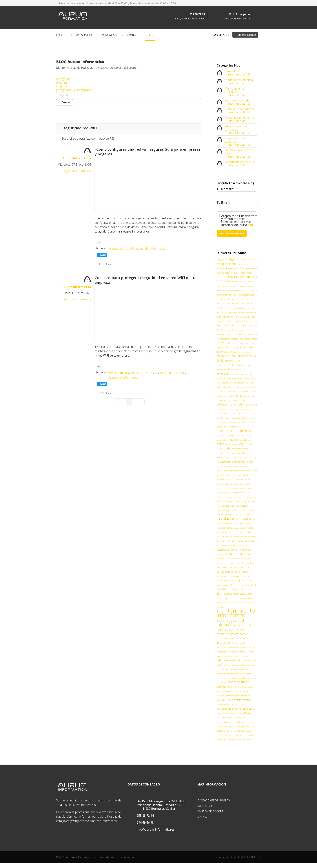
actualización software (226, 647)
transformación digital (227, 461)
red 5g (226, 400)
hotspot (220, 391)
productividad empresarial (237, 330)
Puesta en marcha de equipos (238, 151)
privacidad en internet (226, 286)
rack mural (233, 739)
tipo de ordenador (241, 563)
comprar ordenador (225, 563)
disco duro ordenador (236, 303)
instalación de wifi (225, 316)
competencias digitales (238, 545)
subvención (221, 528)
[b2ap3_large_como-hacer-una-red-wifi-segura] (148, 185)
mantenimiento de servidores (230, 365)
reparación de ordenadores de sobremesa (238, 338)
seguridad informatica (151, 248)
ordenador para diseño (237, 505)
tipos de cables (232, 497)
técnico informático (239, 700)
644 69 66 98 (145, 822)
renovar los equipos (237, 726)
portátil (237, 404)
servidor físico (238, 629)
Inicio (59, 35)
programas (221, 510)
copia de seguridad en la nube (230, 598)
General (229, 71)
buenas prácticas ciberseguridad (230, 735)
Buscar (65, 102)
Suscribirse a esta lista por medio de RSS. (88, 139)
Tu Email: (223, 202)
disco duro (233, 294)
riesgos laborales (237, 413)
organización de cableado (237, 510)
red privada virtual (233, 360)
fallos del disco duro (225, 273)
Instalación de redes (237, 100)
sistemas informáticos (226, 713)
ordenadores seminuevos (244, 660)
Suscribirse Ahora (232, 233)
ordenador (223, 470)
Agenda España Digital (243, 594)
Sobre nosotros (112, 35)
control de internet (242, 695)
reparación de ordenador (232, 634)
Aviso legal (204, 806)
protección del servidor (235, 669)
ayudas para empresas (243, 273)
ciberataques (239, 395)
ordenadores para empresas (238, 325)
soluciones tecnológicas (240, 656)
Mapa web (203, 817)
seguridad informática (124, 377)
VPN (218, 343)
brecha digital (250, 281)
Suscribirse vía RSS (238, 74)
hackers (229, 409)
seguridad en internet (227, 549)
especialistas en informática (237, 475)
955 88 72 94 (197, 14)
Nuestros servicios (80, 35)
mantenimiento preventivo (239, 343)
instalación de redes (234, 518)
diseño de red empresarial (245, 391)
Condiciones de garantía (213, 800)
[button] (128, 111)
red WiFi (153, 373)
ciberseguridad (238, 682)
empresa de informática (240, 730)
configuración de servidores (228, 532)
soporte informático (238, 722)
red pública (230, 536)
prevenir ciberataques (226, 484)
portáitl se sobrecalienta (245, 312)
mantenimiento (226, 263)
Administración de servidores (236, 128)
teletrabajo (224, 660)
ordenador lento (223, 334)
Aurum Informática (77, 158)
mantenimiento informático (236, 613)
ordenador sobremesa (240, 708)
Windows (247, 365)
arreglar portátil (223, 396)
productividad (223, 413)
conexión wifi (222, 704)
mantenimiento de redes (237, 466)
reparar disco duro (241, 409)
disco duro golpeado (226, 312)
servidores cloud (249, 457)
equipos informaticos (228, 571)
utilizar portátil (223, 665)
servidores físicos (243, 484)
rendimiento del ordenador (228, 558)
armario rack (245, 352)
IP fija (252, 563)
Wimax (240, 286)
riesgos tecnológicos (239, 665)
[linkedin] (254, 3)
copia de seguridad (243, 514)
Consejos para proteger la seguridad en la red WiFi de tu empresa (145, 280)
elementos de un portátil (227, 678)
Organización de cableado (235, 139)
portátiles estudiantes (241, 479)
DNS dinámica (240, 317)
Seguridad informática (77, 171)
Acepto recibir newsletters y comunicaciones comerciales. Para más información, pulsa (239, 220)
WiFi (255, 708)
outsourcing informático (247, 259)
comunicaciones (245, 739)
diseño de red (222, 567)
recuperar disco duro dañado (230, 378)
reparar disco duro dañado (239, 673)
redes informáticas (229, 589)
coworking (243, 678)
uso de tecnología (246, 295)
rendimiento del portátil (240, 567)
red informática (120, 373)
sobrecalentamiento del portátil (240, 651)
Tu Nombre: (225, 189)
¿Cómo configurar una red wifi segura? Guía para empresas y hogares (148, 151)
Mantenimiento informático (234, 90)
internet (245, 691)
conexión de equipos (235, 580)
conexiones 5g (241, 536)
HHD (248, 726)
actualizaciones (224, 479)
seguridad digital (226, 259)
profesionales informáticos (228, 426)
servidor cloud (238, 642)
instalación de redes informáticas (240, 523)
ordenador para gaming (241, 374)
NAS (223, 669)
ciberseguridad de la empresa (240, 268)
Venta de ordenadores (239, 109)
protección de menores (226, 488)
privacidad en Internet (226, 422)
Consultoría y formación (240, 162)
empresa (139, 373)
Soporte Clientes (246, 34)
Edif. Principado (239, 14)
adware (220, 369)
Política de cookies (210, 811)
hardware (236, 691)
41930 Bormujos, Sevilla (237, 18)
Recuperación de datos (239, 118)
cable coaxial (246, 558)
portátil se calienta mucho (228, 299)
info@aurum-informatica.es (190, 18)
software (240, 382)
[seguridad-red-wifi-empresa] (148, 314)
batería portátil (231, 308)
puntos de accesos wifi (246, 422)
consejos (220, 435)
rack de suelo (237, 281)
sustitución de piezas (236, 576)
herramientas (231, 444)
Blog (150, 35)
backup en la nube (246, 308)
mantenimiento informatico (235, 431)
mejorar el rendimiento (245, 418)
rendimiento (229, 418)
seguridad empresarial (239, 541)
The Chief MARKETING (246, 857)
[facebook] (248, 3)
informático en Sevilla (227, 686)
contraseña (229, 391)
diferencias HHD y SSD (226, 501)
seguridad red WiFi (122, 248)
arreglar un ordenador (235, 453)
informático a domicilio (239, 470)
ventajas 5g (241, 501)
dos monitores (249, 286)
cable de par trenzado (234, 435)
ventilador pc (222, 382)
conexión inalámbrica (248, 497)
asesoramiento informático (240, 290)
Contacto (134, 35)
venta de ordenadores (240, 554)
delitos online (222, 290)
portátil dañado (250, 378)
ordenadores (222, 700)
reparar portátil (223, 656)
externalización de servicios (244, 387)
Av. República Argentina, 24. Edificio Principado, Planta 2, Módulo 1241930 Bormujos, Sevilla (161, 805)
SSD (222, 343)
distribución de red (234, 457)
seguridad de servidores (226, 347)
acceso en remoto (245, 528)
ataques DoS (232, 528)
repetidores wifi (231, 321)
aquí (251, 225)
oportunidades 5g (238, 334)
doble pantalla (223, 602)
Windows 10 (249, 598)
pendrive (229, 514)
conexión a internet (225, 695)
